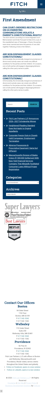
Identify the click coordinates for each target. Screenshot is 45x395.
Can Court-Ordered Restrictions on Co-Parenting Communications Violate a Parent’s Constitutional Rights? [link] (22, 31)
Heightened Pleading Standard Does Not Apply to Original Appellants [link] (22, 128)
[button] (41, 4)
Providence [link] (22, 342)
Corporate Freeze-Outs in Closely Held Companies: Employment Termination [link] (23, 138)
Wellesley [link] (23, 324)
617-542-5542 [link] (23, 318)
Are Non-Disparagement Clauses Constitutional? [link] (22, 55)
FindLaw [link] (37, 386)
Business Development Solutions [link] (18, 386)
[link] (18, 4)
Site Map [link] (20, 383)
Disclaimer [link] (12, 383)
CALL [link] (24, 11)
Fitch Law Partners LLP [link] (21, 378)
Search (33, 104)
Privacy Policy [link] (31, 383)
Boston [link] (22, 306)
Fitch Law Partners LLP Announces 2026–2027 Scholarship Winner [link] (24, 120)
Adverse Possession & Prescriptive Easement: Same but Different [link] (23, 148)
